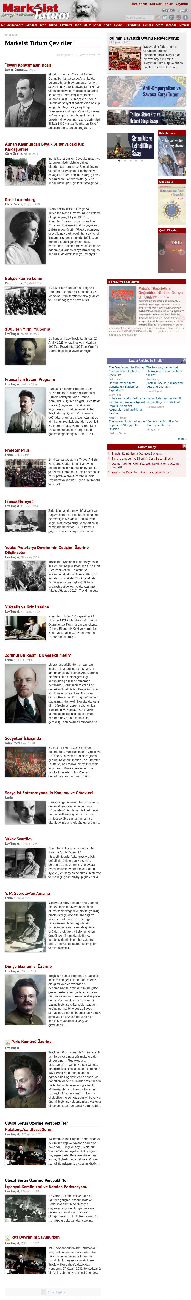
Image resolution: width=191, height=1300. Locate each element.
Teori (43, 24)
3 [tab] (130, 160)
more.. (182, 439)
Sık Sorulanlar (161, 4)
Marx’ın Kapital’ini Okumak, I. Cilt (154, 290)
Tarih (78, 24)
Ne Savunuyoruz (12, 24)
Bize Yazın (139, 4)
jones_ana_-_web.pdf (130, 343)
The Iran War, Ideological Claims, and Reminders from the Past (164, 371)
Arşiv (159, 24)
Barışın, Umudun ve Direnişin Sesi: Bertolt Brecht (142, 458)
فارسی (183, 10)
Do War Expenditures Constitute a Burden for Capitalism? (123, 386)
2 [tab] (125, 160)
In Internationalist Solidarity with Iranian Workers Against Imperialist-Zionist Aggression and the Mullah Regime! (127, 405)
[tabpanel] (130, 146)
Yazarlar (170, 24)
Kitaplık (184, 24)
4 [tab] (136, 160)
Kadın (107, 24)
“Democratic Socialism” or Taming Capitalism (162, 423)
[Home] (51, 11)
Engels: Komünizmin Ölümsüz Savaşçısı (137, 453)
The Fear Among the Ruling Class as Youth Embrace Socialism (126, 371)
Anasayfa (11, 34)
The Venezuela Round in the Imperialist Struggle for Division (127, 425)
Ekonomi (66, 24)
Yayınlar (181, 4)
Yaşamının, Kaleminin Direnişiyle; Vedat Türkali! (142, 472)
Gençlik (148, 24)
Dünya (53, 24)
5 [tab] (142, 160)
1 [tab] (119, 160)
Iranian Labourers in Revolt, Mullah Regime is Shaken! (163, 400)
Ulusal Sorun (92, 24)
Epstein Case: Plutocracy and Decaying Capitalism (164, 384)
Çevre (118, 24)
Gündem (31, 24)
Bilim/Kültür (132, 24)
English (168, 10)
